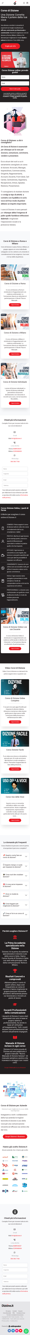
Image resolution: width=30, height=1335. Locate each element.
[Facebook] (9, 1330)
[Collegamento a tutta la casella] (15, 286)
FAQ (14, 1313)
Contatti (14, 1311)
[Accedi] (24, 3)
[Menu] (3, 3)
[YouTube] (20, 1330)
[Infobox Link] (15, 435)
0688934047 (17, 449)
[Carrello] (27, 3)
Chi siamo (8, 1311)
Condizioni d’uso (20, 1313)
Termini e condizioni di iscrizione (14, 1315)
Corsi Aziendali (7, 1313)
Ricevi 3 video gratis (15, 89)
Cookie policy (14, 1321)
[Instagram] (16, 1330)
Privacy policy (5, 1321)
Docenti (20, 1311)
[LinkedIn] (13, 1330)
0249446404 (17, 451)
